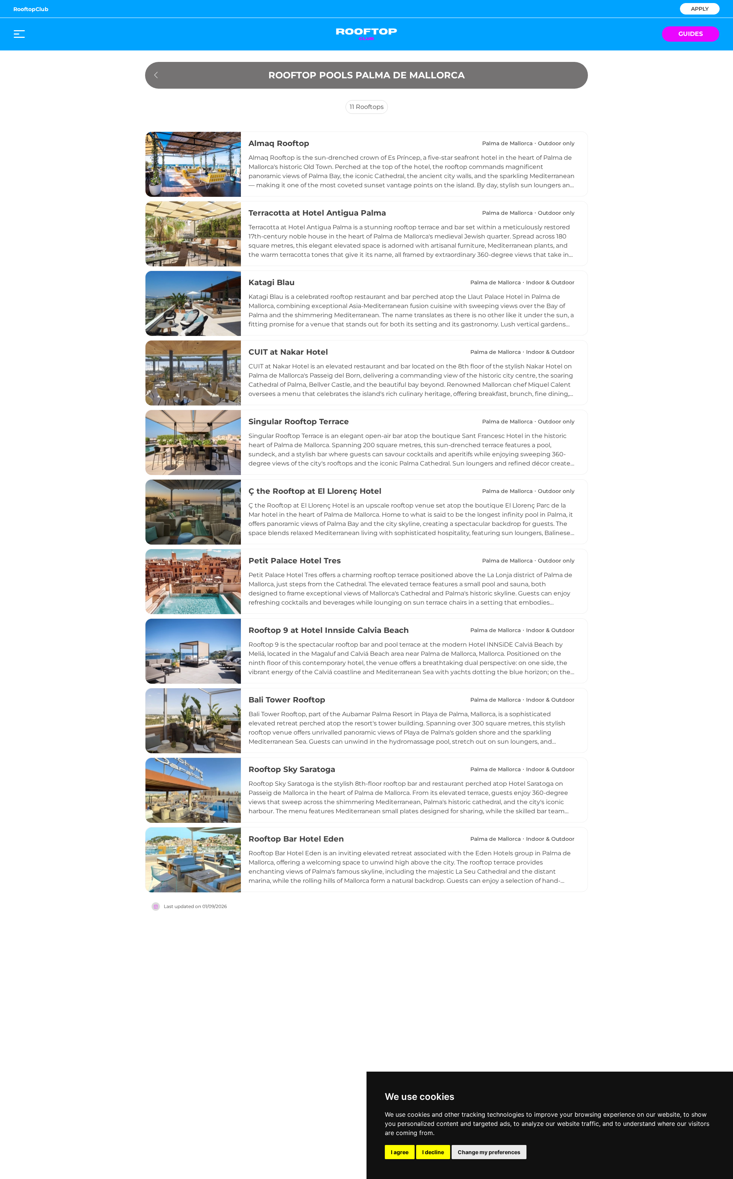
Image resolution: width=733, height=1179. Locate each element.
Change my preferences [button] (489, 1152)
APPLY (700, 8)
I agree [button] (399, 1152)
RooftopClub (30, 9)
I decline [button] (433, 1152)
